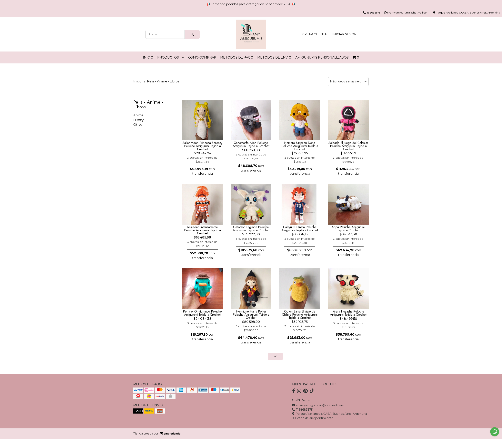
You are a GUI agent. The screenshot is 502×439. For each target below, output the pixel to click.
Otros (137, 124)
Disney (138, 120)
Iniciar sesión (344, 34)
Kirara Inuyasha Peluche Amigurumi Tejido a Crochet (348, 313)
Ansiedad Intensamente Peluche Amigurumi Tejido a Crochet (202, 230)
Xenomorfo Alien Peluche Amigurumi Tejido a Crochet (251, 144)
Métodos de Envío (274, 57)
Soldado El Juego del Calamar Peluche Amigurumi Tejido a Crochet (348, 146)
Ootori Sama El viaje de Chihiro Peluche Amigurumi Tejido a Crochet (299, 314)
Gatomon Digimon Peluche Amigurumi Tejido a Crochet (251, 228)
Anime (138, 115)
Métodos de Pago (236, 57)
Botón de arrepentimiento (313, 418)
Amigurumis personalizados (322, 57)
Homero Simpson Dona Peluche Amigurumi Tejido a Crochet (299, 146)
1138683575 (304, 409)
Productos (168, 57)
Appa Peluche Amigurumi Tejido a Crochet (348, 228)
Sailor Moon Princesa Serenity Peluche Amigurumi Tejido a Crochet (202, 146)
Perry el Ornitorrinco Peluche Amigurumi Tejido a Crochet (202, 313)
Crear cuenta (314, 34)
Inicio (148, 57)
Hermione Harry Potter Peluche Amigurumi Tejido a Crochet (251, 314)
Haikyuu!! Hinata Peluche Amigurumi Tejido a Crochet (299, 228)
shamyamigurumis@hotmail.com (319, 405)
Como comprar (202, 57)
